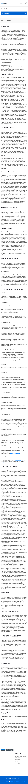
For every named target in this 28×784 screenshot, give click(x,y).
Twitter (11, 781)
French (2, 462)
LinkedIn (17, 781)
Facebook (6, 781)
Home (2, 20)
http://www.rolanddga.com (17, 32)
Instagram (22, 781)
